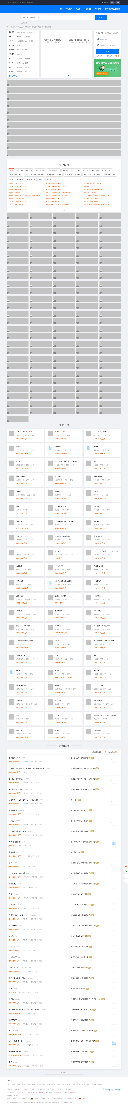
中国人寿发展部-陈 (15, 193)
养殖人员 (27, 72)
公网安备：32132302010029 (41, 1099)
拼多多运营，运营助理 (17, 873)
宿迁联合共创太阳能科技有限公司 (83, 789)
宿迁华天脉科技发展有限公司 (81, 1009)
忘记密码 (99, 56)
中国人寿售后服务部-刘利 (17, 199)
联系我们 (17, 1089)
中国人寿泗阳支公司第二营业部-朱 (57, 196)
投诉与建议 (51, 1089)
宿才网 (100, 1084)
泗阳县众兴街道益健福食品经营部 (83, 1041)
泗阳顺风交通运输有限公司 (17, 190)
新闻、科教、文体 (15, 175)
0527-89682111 (20, 1092)
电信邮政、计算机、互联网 (71, 170)
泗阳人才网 (20, 1084)
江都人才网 (42, 1084)
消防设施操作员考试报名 (112, 9)
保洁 (10, 988)
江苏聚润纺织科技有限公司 (80, 904)
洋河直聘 (86, 1084)
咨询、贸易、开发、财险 (72, 175)
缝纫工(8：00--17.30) (16, 967)
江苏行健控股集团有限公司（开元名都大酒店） (86, 999)
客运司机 (27, 67)
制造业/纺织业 (40, 170)
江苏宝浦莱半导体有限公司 (80, 1020)
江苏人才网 (80, 1084)
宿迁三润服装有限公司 (79, 936)
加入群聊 (30, 2)
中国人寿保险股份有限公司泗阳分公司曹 (96, 196)
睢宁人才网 (27, 1084)
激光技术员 (13, 883)
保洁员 (11, 999)
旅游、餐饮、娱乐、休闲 (91, 170)
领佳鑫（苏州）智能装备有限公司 (83, 925)
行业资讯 (88, 9)
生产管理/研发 (12, 45)
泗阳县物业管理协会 (78, 988)
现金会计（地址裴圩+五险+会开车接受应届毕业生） (27, 768)
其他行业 (48, 179)
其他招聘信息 (12, 54)
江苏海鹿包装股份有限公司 (17, 202)
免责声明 (34, 1089)
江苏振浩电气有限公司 (53, 202)
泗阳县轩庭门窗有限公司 (79, 957)
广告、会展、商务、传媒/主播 (34, 175)
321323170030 (71, 1099)
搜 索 (100, 17)
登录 (112, 2)
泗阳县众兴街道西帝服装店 (80, 758)
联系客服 (108, 1090)
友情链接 (10, 1080)
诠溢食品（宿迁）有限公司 (92, 199)
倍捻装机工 (13, 904)
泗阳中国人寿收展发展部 (79, 946)
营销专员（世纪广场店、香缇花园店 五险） (24, 1009)
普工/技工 (11, 63)
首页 (61, 9)
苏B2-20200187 (23, 1099)
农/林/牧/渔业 (12, 71)
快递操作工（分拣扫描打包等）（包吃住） (24, 800)
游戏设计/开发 (30, 179)
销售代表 (19, 36)
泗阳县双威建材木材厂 (53, 199)
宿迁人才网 (57, 1084)
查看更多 (64, 1073)
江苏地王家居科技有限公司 (17, 187)
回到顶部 (117, 1090)
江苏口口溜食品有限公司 (16, 205)
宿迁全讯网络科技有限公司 (80, 978)
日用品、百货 (106, 170)
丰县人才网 (35, 1084)
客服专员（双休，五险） (17, 978)
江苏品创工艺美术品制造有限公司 (83, 883)
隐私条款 (42, 1089)
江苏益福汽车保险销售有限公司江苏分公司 (97, 205)
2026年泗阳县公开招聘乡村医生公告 (27, 27)
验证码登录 (99, 33)
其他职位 (19, 54)
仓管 (10, 862)
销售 (10, 36)
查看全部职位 (13, 76)
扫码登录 (115, 33)
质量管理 (19, 45)
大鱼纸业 (86, 187)
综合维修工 (25, 63)
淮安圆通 (74, 800)
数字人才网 (93, 1084)
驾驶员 (11, 821)
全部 (11, 170)
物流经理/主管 (32, 32)
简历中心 (79, 9)
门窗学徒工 (13, 957)
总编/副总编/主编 (22, 41)
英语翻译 (19, 58)
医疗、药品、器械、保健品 (92, 175)
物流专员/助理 (21, 32)
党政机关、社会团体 (16, 179)
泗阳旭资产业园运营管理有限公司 (83, 842)
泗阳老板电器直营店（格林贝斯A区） (58, 205)
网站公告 (12, 27)
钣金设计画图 (13, 925)
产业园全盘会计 (14, 842)
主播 (40, 179)
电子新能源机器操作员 (17, 789)
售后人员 (12, 946)
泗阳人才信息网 (13, 2)
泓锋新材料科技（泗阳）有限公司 (83, 768)
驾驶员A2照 (13, 810)
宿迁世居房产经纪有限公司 (80, 831)
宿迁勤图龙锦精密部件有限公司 (56, 187)
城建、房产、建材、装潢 (24, 170)
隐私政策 (68, 1089)
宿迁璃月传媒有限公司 (79, 894)
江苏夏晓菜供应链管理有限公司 (93, 190)
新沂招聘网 (72, 1084)
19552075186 (39, 1092)
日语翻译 (27, 58)
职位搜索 (69, 9)
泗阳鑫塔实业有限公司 (16, 184)
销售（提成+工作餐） (16, 1041)
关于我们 (9, 1089)
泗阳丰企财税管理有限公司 (80, 1051)
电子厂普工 (13, 1020)
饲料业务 (19, 72)
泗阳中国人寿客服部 (90, 193)
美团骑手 (12, 852)
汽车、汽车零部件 (53, 170)
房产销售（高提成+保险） (18, 831)
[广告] (64, 83)
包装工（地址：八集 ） (17, 915)
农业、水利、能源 (109, 175)
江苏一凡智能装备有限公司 (54, 190)
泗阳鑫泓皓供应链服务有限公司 (82, 1030)
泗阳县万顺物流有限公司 (79, 810)
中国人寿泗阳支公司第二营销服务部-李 (58, 193)
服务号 (106, 2)
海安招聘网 (65, 1084)
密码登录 (108, 33)
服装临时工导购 (14, 758)
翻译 (10, 58)
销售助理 (27, 36)
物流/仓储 (11, 32)
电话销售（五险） (15, 1051)
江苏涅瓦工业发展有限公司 (80, 1062)
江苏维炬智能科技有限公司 (54, 184)
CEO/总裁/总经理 (22, 50)
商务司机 (19, 67)
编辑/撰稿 (32, 41)
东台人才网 (50, 1084)
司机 (10, 67)
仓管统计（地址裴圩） (17, 779)
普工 (18, 63)
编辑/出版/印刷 (12, 41)
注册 (118, 2)
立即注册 (116, 56)
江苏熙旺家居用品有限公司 (92, 202)
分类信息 (22, 2)
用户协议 (60, 1089)
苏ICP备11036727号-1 (13, 1095)
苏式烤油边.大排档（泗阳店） (93, 184)
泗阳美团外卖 (75, 852)
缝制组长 (12, 936)
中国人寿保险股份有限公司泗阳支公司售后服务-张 (24, 196)
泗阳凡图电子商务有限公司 (80, 873)
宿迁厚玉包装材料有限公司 (80, 915)
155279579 (73, 1092)
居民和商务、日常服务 (54, 175)
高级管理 (11, 49)
